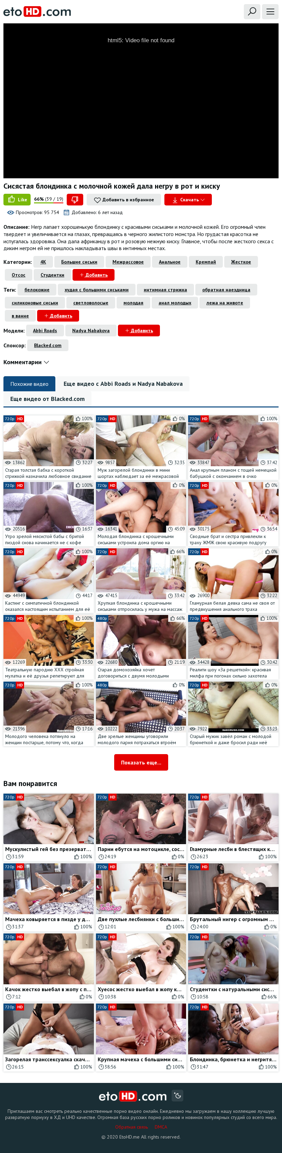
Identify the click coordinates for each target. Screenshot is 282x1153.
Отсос (18, 275)
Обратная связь (131, 1127)
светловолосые (90, 303)
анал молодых (175, 303)
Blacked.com (48, 345)
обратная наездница (226, 290)
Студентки (52, 275)
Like (22, 200)
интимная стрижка (165, 290)
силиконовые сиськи (35, 303)
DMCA (161, 1127)
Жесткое (241, 262)
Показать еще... (141, 762)
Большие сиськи (79, 262)
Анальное (170, 262)
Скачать (189, 200)
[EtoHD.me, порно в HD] (133, 1096)
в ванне (20, 316)
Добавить (96, 275)
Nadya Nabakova (91, 330)
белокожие (37, 290)
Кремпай (206, 262)
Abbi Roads (45, 330)
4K (43, 262)
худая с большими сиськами (97, 290)
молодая (133, 303)
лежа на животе (224, 303)
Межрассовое (128, 262)
